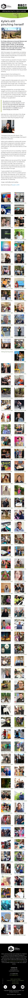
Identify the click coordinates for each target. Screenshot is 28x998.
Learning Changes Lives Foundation (15, 980)
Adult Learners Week (15, 979)
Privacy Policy (15, 982)
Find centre (22, 7)
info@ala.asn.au (14, 975)
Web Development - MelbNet (14, 994)
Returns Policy (15, 983)
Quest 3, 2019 (15, 185)
